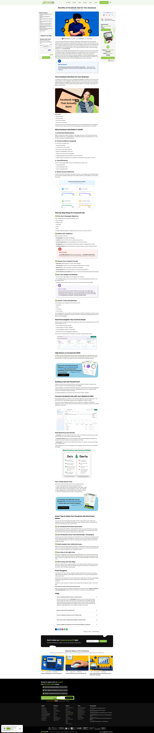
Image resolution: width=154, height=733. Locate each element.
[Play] (77, 100)
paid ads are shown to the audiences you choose (65, 82)
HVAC (55, 715)
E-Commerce (44, 716)
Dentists (55, 708)
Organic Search (44, 708)
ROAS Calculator (80, 713)
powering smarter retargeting (76, 400)
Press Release (44, 720)
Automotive (55, 707)
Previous (86, 631)
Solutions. (56, 705)
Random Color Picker (81, 708)
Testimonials (68, 708)
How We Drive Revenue (69, 707)
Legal (54, 712)
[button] (56, 629)
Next (90, 631)
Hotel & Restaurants (57, 711)
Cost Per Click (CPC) (60, 164)
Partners (67, 715)
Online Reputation (44, 711)
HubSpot (86, 402)
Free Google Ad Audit (69, 712)
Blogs (67, 720)
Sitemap (61, 731)
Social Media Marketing (45, 714)
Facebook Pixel (61, 398)
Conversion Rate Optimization (44, 718)
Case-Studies (68, 711)
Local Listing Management (46, 713)
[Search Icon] (110, 2)
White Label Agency (69, 723)
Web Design (44, 707)
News (67, 722)
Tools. (79, 705)
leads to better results (70, 567)
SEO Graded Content (81, 714)
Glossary (67, 716)
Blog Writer (79, 715)
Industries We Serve (69, 714)
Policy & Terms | (52, 731)
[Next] (52, 54)
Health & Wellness (57, 719)
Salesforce (57, 403)
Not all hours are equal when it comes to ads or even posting (67, 554)
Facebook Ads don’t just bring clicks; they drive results (66, 355)
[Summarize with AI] (4, 728)
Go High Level (91, 402)
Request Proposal (69, 697)
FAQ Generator (80, 716)
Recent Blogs (93, 705)
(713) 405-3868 (107, 26)
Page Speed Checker (81, 711)
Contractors (56, 713)
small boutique (70, 136)
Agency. (67, 705)
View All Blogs (95, 631)
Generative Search (45, 712)
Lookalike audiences (60, 155)
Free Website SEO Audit (82, 707)
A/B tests (61, 314)
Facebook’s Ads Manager (78, 79)
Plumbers (55, 714)
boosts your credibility (76, 385)
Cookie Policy (14, 730)
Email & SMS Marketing (45, 715)
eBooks (67, 721)
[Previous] (50, 54)
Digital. (43, 705)
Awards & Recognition (69, 719)
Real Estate (55, 716)
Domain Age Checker (81, 712)
